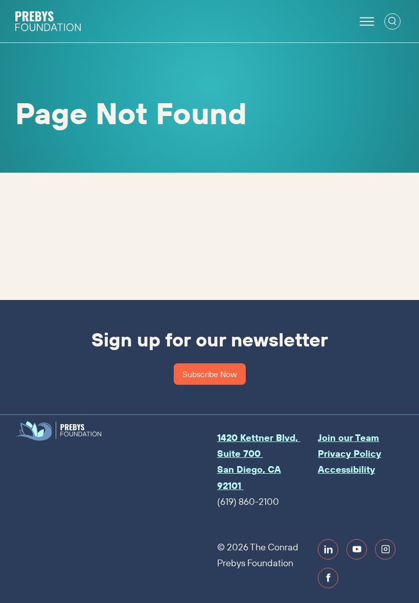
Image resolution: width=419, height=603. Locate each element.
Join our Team (348, 438)
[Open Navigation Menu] (367, 21)
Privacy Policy (349, 453)
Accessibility (346, 469)
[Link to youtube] (356, 549)
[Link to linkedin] (328, 549)
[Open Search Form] (392, 21)
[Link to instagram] (385, 549)
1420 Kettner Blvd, (258, 438)
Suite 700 (240, 453)
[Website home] (48, 21)
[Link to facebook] (328, 578)
